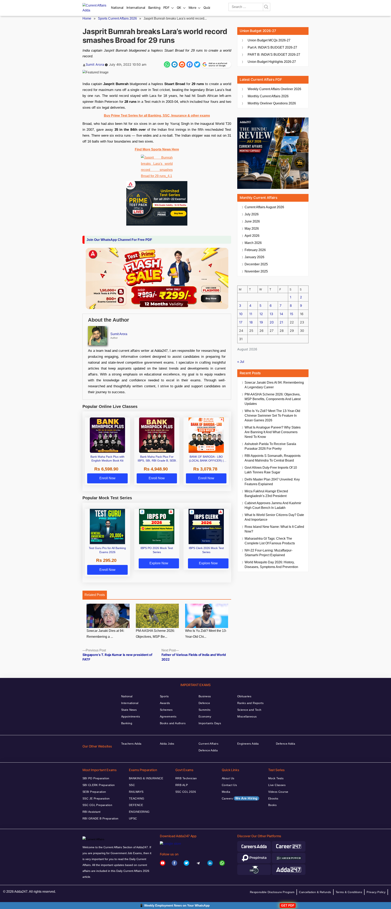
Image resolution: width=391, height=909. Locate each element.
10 (241, 314)
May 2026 (252, 228)
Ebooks (273, 798)
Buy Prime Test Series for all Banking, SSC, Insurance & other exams (157, 115)
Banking (154, 8)
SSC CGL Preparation (97, 805)
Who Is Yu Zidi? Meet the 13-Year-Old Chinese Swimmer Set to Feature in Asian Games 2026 (272, 415)
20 (272, 322)
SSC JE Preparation (96, 798)
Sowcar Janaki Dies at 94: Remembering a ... (105, 633)
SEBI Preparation (94, 791)
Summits (204, 709)
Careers (240, 798)
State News (129, 709)
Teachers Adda (131, 743)
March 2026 (253, 243)
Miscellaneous (247, 716)
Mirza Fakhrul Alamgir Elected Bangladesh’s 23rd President (266, 493)
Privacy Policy (376, 892)
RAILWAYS (136, 791)
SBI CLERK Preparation (98, 785)
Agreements (168, 716)
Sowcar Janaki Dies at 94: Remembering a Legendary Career (274, 385)
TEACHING (136, 798)
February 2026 (255, 250)
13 (271, 314)
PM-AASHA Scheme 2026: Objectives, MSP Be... (155, 633)
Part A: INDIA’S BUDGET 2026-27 (272, 47)
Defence (204, 703)
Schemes (166, 709)
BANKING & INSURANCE (146, 778)
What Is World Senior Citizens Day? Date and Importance (274, 517)
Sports (164, 696)
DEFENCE (136, 805)
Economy (205, 716)
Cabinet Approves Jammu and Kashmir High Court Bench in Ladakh (273, 505)
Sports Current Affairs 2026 (117, 18)
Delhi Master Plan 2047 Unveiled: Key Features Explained (272, 482)
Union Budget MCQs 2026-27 (269, 40)
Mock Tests (275, 778)
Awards (165, 703)
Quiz (206, 8)
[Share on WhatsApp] (167, 64)
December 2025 (256, 264)
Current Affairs (208, 743)
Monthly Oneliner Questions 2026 (272, 103)
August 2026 (264, 207)
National (117, 8)
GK (179, 8)
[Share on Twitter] (197, 64)
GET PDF (287, 905)
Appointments (130, 716)
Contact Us (229, 785)
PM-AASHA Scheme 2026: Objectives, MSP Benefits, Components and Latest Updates (273, 399)
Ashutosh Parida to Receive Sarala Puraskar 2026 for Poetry (270, 446)
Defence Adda (208, 750)
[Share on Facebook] (190, 64)
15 (291, 314)
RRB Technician (186, 778)
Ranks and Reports (250, 703)
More (192, 8)
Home (86, 18)
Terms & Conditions (349, 892)
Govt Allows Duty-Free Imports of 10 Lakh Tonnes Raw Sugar (271, 470)
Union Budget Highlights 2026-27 (272, 61)
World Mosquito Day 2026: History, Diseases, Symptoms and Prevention (271, 564)
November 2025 (256, 271)
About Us (228, 778)
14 (281, 314)
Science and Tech (249, 709)
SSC (132, 785)
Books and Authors (173, 723)
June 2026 (252, 221)
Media (226, 791)
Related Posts (95, 595)
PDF (166, 8)
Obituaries (244, 696)
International (135, 8)
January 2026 (254, 257)
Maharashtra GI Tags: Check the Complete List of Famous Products (270, 541)
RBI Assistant (91, 811)
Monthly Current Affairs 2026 (268, 96)
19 (261, 322)
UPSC (133, 818)
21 (281, 322)
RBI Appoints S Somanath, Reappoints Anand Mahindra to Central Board (273, 458)
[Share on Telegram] (174, 64)
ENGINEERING (139, 811)
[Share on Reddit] (182, 64)
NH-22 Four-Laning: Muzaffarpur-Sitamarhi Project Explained (268, 553)
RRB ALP (181, 785)
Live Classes (277, 785)
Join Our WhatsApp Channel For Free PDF (119, 239)
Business (205, 696)
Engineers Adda (248, 743)
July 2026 (252, 214)
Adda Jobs (167, 743)
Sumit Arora (95, 64)
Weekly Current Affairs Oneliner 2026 (274, 89)
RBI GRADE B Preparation (100, 818)
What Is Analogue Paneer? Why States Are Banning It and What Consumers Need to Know (273, 432)
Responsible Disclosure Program (272, 892)
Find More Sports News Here (157, 149)
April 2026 (252, 235)
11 (250, 314)
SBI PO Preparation (95, 778)
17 (240, 322)
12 (261, 314)
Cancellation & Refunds (315, 892)
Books (272, 805)
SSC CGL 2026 (185, 791)
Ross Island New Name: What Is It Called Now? (274, 529)
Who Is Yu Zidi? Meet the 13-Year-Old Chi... (206, 633)
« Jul (240, 361)
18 (251, 322)
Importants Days (210, 723)
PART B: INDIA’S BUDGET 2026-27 (274, 54)
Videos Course (278, 791)
